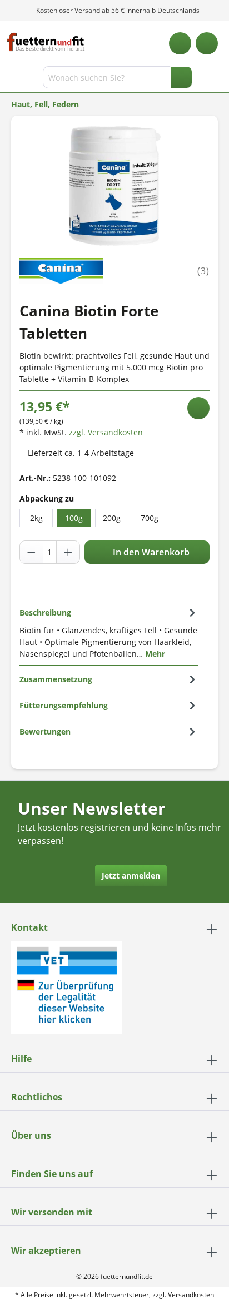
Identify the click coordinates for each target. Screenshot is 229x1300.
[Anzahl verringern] (31, 552)
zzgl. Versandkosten (106, 432)
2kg (36, 518)
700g (149, 518)
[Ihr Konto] (206, 43)
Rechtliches (36, 1097)
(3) (203, 271)
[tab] (108, 632)
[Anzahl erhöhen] (67, 552)
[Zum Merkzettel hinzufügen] (198, 408)
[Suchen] (181, 77)
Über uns (31, 1135)
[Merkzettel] (180, 43)
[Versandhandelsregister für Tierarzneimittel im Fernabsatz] (66, 986)
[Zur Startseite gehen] (46, 42)
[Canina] (61, 270)
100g (74, 518)
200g (112, 518)
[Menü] (9, 79)
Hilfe (21, 1059)
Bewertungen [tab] (45, 731)
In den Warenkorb (150, 552)
